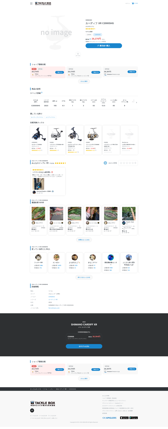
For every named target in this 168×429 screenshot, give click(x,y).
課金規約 (114, 398)
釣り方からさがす (46, 418)
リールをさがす (43, 415)
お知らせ (124, 410)
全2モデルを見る (84, 346)
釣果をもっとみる (84, 240)
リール (45, 389)
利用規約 (109, 398)
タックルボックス (35, 389)
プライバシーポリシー (108, 403)
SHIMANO (52, 296)
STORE (136, 3)
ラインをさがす (52, 415)
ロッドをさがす (34, 415)
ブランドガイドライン (108, 410)
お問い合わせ (118, 410)
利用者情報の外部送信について (110, 408)
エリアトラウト (50, 117)
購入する (60, 72)
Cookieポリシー (119, 403)
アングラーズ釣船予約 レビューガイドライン (114, 400)
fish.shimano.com (54, 308)
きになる (78, 55)
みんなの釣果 (105, 395)
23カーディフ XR (61, 389)
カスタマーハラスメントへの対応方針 (112, 405)
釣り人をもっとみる (84, 277)
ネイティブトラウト (37, 117)
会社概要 (130, 410)
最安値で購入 (105, 46)
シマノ (52, 389)
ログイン (128, 3)
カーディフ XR (53, 299)
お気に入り (54, 418)
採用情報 (104, 413)
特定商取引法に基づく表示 (126, 408)
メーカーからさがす (35, 418)
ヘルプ (104, 398)
